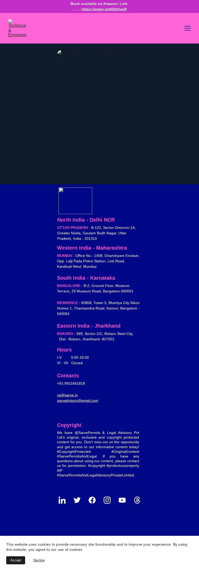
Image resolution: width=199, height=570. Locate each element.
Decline (39, 560)
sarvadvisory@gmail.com (77, 400)
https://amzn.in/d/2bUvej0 (104, 9)
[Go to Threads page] (137, 500)
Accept (15, 560)
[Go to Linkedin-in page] (65, 500)
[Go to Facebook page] (95, 500)
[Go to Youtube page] (125, 500)
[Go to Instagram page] (110, 500)
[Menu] (187, 28)
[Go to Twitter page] (80, 500)
